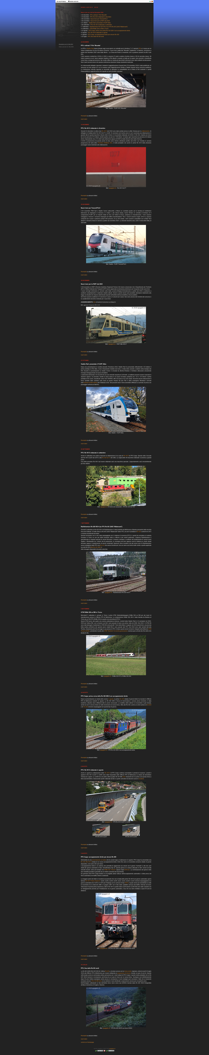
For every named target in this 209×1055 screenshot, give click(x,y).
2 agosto (111, 699)
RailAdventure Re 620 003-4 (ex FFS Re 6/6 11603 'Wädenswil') (109, 26)
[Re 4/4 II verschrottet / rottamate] (116, 505)
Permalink (84, 116)
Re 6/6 (139, 531)
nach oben (84, 119)
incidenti (141, 779)
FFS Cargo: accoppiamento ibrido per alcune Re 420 (103, 34)
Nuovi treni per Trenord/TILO (99, 19)
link (94, 302)
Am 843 (149, 705)
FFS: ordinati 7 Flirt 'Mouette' (98, 15)
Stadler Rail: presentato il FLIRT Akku (100, 23)
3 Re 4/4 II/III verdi (96, 981)
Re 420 (122, 699)
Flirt (140, 48)
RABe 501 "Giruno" (110, 870)
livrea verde (127, 971)
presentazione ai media (99, 860)
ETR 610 (127, 870)
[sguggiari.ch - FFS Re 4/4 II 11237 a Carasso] (101, 835)
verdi (123, 777)
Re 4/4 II (104, 131)
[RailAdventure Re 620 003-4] (116, 591)
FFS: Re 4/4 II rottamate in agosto (97, 32)
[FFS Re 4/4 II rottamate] (116, 820)
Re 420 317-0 (106, 457)
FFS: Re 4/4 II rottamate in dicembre (100, 17)
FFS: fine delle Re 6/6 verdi (96, 36)
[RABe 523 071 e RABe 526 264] (116, 675)
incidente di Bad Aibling (90, 382)
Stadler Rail (90, 48)
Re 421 (102, 545)
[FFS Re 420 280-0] (116, 748)
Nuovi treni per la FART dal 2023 (100, 21)
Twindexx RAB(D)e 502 (105, 143)
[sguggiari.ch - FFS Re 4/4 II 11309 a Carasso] (131, 835)
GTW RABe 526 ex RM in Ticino (99, 28)
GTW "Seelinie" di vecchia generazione (116, 631)
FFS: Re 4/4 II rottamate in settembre (101, 25)
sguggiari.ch (112, 188)
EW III (126, 883)
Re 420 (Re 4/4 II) (86, 862)
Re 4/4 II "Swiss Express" (93, 881)
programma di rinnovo (124, 973)
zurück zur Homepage (87, 1042)
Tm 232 (85, 707)
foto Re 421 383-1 (96, 547)
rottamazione (146, 131)
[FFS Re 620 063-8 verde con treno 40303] (116, 1027)
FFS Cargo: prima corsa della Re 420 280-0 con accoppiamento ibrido (109, 30)
